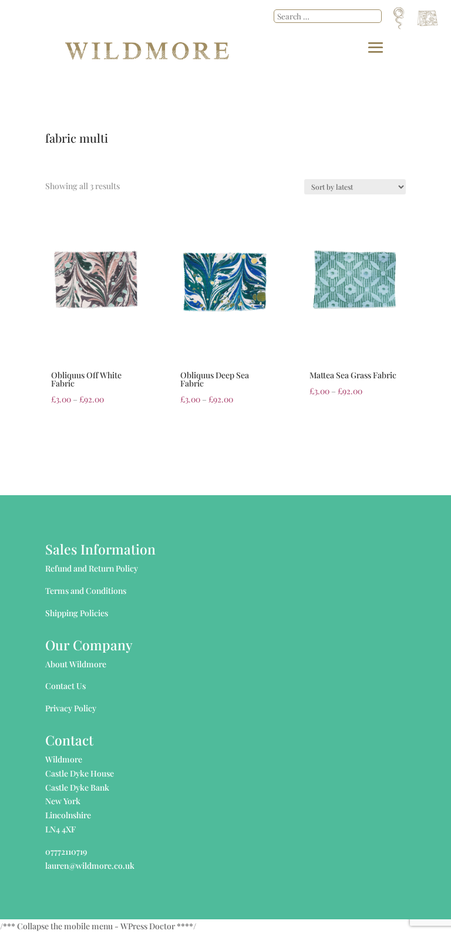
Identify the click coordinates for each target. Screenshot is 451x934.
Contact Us (65, 685)
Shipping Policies (76, 613)
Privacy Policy (70, 708)
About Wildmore (75, 664)
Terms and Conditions (85, 590)
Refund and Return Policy (91, 568)
